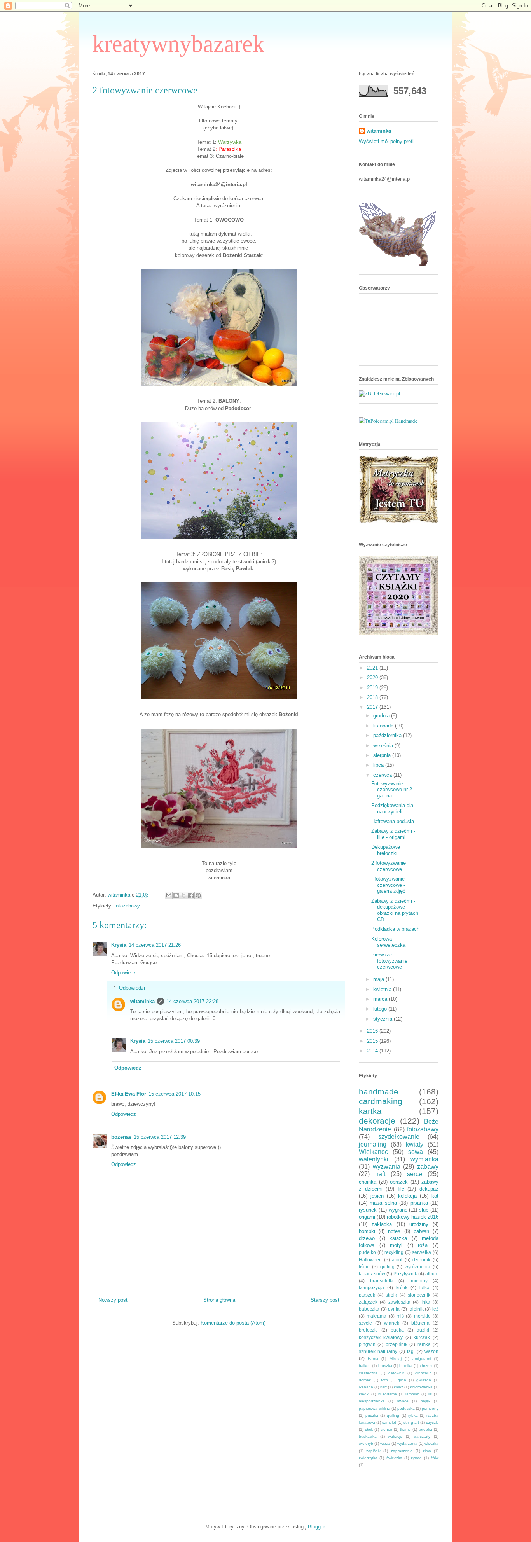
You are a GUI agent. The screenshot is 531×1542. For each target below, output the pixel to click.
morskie (422, 1315)
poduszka (406, 1408)
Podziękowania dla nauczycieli (392, 808)
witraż (385, 1443)
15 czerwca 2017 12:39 (160, 1137)
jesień (377, 1196)
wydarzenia (407, 1443)
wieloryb (366, 1443)
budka (397, 1329)
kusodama (387, 1394)
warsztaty (422, 1436)
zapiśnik (373, 1451)
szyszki (432, 1422)
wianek (391, 1322)
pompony (430, 1408)
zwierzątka (368, 1458)
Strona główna (219, 1300)
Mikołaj (396, 1359)
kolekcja (407, 1196)
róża (423, 1245)
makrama (376, 1315)
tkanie (405, 1429)
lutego (380, 1009)
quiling (387, 1266)
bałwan (421, 1231)
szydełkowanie (398, 1136)
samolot (389, 1422)
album (431, 1273)
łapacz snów (372, 1273)
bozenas (121, 1137)
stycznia (383, 1019)
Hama (373, 1359)
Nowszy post (113, 1300)
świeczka (394, 1458)
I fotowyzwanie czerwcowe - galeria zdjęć (388, 885)
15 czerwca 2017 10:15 (174, 1094)
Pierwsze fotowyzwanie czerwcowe (389, 961)
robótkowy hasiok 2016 (412, 1217)
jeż (435, 1308)
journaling (372, 1144)
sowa (415, 1152)
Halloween (370, 1259)
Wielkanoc (373, 1152)
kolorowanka (421, 1387)
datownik (396, 1373)
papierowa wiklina (374, 1408)
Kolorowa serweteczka (388, 942)
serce (414, 1174)
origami (367, 1217)
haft (380, 1174)
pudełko (367, 1252)
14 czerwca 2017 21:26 (155, 945)
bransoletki (381, 1280)
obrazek (399, 1182)
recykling (393, 1252)
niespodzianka (372, 1401)
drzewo (367, 1238)
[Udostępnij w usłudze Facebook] (191, 895)
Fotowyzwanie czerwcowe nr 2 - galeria (393, 790)
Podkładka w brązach (395, 929)
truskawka (368, 1436)
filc (401, 1189)
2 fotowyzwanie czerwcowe (388, 866)
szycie (365, 1322)
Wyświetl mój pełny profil (387, 141)
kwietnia (383, 989)
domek (365, 1380)
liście (364, 1266)
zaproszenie (402, 1451)
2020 (373, 677)
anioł (397, 1259)
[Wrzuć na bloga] (176, 895)
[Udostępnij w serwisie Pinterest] (198, 895)
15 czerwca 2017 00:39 (174, 1041)
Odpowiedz (123, 973)
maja (379, 979)
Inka (425, 1301)
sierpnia (382, 755)
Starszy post (325, 1300)
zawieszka (399, 1301)
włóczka (431, 1443)
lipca (379, 765)
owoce (403, 1401)
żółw (434, 1458)
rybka (413, 1415)
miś (400, 1315)
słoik (369, 1429)
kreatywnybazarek (178, 44)
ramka (424, 1344)
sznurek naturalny (378, 1351)
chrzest (426, 1366)
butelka (405, 1366)
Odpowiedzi (132, 987)
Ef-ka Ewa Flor (128, 1094)
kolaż (398, 1387)
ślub (423, 1210)
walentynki (373, 1159)
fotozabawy (127, 906)
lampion (412, 1394)
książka (398, 1238)
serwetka (421, 1252)
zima (427, 1451)
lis (430, 1394)
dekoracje (377, 1120)
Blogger (316, 1527)
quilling (393, 1415)
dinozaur (423, 1373)
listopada (384, 726)
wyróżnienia (417, 1266)
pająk (425, 1401)
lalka (424, 1287)
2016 (373, 1031)
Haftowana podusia (392, 821)
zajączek (368, 1301)
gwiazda (423, 1380)
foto (384, 1380)
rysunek (368, 1210)
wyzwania (386, 1166)
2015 (373, 1041)
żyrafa (416, 1458)
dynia (394, 1308)
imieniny (419, 1280)
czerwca (383, 775)
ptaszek (367, 1294)
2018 (373, 697)
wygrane (398, 1210)
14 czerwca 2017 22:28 (192, 1001)
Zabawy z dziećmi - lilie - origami (393, 834)
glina (402, 1380)
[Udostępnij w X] (183, 895)
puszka (371, 1415)
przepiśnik (396, 1344)
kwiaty (414, 1144)
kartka (370, 1111)
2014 (373, 1051)
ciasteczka (368, 1373)
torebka (425, 1429)
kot (434, 1196)
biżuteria (420, 1322)
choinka (367, 1182)
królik (401, 1287)
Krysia (118, 945)
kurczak (422, 1337)
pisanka (419, 1203)
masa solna (383, 1203)
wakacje (395, 1436)
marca (381, 999)
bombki (367, 1231)
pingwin (367, 1344)
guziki (423, 1329)
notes (394, 1231)
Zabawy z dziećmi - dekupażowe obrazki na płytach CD (394, 910)
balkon (365, 1366)
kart (383, 1387)
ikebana (366, 1387)
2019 (373, 688)
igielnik (416, 1308)
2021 (373, 668)
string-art (411, 1422)
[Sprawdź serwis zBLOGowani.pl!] (379, 394)
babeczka (369, 1308)
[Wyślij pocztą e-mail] (169, 895)
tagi (411, 1351)
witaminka (142, 1001)
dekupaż (428, 1189)
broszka (385, 1366)
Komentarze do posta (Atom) (233, 1323)
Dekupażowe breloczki (385, 850)
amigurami (421, 1359)
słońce (386, 1429)
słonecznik (419, 1294)
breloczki (368, 1329)
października (388, 735)
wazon (431, 1351)
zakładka (382, 1224)
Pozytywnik (405, 1273)
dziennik (421, 1259)
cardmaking (380, 1101)
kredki (364, 1394)
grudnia (382, 716)
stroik (391, 1294)
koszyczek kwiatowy (381, 1337)
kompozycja (371, 1287)
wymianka (424, 1159)
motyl (396, 1245)
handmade (378, 1091)
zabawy (427, 1166)
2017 (373, 707)
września (384, 745)
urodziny (418, 1224)
